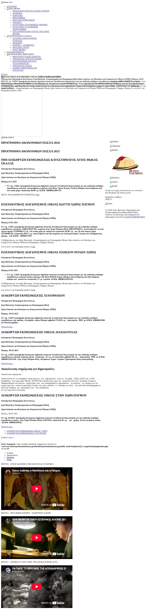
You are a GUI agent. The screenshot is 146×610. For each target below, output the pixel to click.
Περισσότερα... (7, 327)
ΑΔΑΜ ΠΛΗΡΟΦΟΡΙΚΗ (134, 217)
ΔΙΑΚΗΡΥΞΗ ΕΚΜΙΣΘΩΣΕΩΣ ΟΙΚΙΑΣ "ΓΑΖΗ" (27, 431)
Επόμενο (10, 457)
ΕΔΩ (37, 195)
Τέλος (9, 460)
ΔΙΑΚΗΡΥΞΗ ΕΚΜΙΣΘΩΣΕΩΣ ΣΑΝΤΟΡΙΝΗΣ (26, 433)
